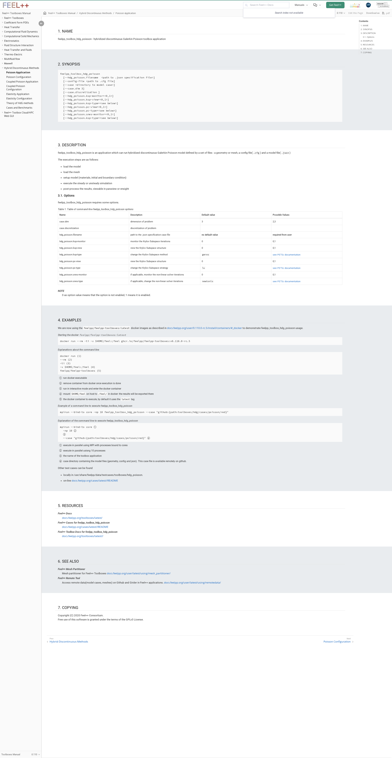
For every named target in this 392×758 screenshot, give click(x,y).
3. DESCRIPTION (368, 33)
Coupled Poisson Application (22, 81)
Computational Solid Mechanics (21, 36)
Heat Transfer (12, 27)
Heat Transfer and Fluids (18, 50)
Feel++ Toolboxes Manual (16, 13)
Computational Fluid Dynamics (21, 31)
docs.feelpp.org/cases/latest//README (95, 480)
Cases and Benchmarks (19, 107)
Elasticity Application (17, 94)
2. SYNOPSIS (366, 29)
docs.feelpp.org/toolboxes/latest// (82, 536)
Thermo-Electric (13, 54)
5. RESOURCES (367, 44)
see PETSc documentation (286, 254)
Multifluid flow (12, 59)
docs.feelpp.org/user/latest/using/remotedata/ (192, 582)
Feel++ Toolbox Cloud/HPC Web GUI (19, 114)
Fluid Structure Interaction (19, 45)
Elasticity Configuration (19, 98)
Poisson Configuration (18, 77)
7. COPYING (366, 52)
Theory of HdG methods (19, 103)
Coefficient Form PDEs (16, 22)
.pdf (388, 13)
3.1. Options (368, 37)
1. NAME (364, 25)
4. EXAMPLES (367, 40)
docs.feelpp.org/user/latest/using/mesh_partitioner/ (138, 573)
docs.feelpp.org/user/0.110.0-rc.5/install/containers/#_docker (204, 328)
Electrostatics (11, 40)
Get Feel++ (335, 5)
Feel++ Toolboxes (14, 18)
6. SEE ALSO (366, 48)
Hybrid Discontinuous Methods (21, 68)
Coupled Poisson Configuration (15, 87)
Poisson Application (18, 72)
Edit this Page (355, 12)
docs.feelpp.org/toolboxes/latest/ (82, 518)
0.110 (339, 13)
